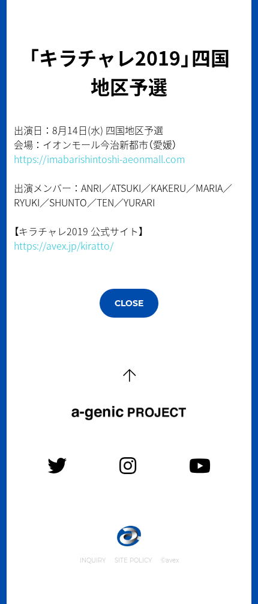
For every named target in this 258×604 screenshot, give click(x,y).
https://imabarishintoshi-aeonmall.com (99, 159)
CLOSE (129, 303)
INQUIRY (93, 560)
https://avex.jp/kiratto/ (63, 245)
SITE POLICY (133, 560)
